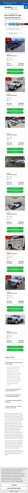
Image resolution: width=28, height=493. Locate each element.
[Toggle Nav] (26, 7)
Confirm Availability (15, 72)
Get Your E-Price (15, 69)
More (14, 66)
